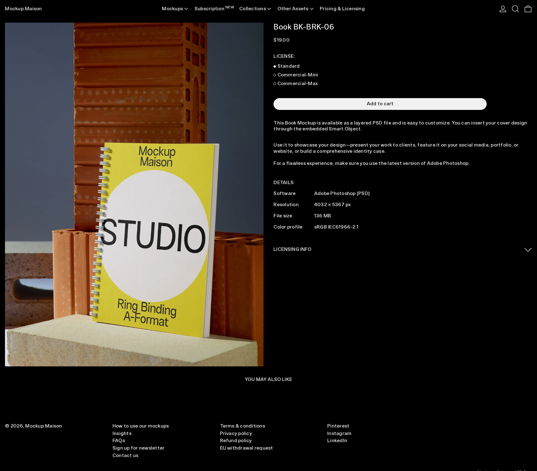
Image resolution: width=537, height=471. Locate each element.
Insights (121, 433)
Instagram (339, 433)
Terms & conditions (242, 426)
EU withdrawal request (246, 448)
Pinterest (338, 426)
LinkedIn (337, 440)
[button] (515, 9)
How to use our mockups (140, 426)
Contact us (125, 455)
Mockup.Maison (23, 9)
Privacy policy (236, 433)
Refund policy (236, 440)
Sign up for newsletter (138, 448)
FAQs (118, 440)
